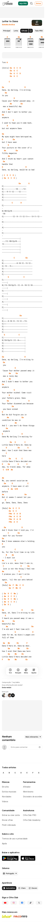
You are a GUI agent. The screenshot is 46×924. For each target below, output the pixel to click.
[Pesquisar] (31, 3)
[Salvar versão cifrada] (31, 31)
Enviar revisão (6, 707)
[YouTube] (5, 922)
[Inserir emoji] (40, 766)
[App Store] (28, 877)
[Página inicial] (7, 3)
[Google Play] (10, 877)
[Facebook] (22, 922)
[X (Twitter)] (39, 922)
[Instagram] (13, 922)
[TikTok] (30, 922)
